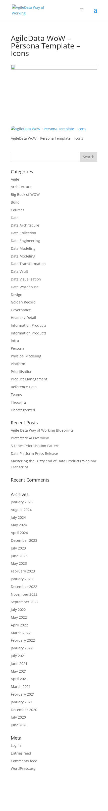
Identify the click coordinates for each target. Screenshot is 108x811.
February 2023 (23, 571)
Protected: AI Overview (30, 438)
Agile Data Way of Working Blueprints (42, 430)
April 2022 (19, 625)
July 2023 (18, 548)
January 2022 (22, 648)
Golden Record (23, 302)
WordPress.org (23, 768)
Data (15, 217)
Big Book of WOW (25, 194)
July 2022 (18, 609)
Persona (17, 348)
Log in (16, 745)
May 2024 (19, 525)
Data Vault (19, 271)
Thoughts (19, 402)
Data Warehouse (25, 286)
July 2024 (18, 517)
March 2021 (21, 686)
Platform (18, 363)
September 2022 (24, 601)
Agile (15, 179)
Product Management (29, 379)
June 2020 (19, 725)
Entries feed (21, 753)
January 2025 (22, 502)
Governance (21, 309)
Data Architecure (25, 225)
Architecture (21, 186)
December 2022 (24, 586)
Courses (17, 210)
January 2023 (22, 578)
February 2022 (23, 640)
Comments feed (24, 761)
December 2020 (24, 709)
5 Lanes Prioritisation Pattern (35, 445)
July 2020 (18, 717)
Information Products (28, 325)
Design (16, 294)
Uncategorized (23, 410)
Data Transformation (28, 263)
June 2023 (19, 555)
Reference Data (24, 386)
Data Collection (23, 233)
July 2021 (18, 655)
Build (15, 202)
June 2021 (19, 663)
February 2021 (23, 694)
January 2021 (22, 702)
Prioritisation (21, 371)
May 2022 (19, 617)
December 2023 (24, 540)
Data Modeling (23, 248)
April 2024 (19, 532)
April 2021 (19, 678)
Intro (15, 340)
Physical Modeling (26, 356)
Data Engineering (25, 240)
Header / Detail (23, 317)
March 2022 (21, 632)
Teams (16, 394)
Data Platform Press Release (34, 453)
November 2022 (24, 594)
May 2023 (19, 563)
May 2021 (19, 671)
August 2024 (21, 509)
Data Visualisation (26, 279)
